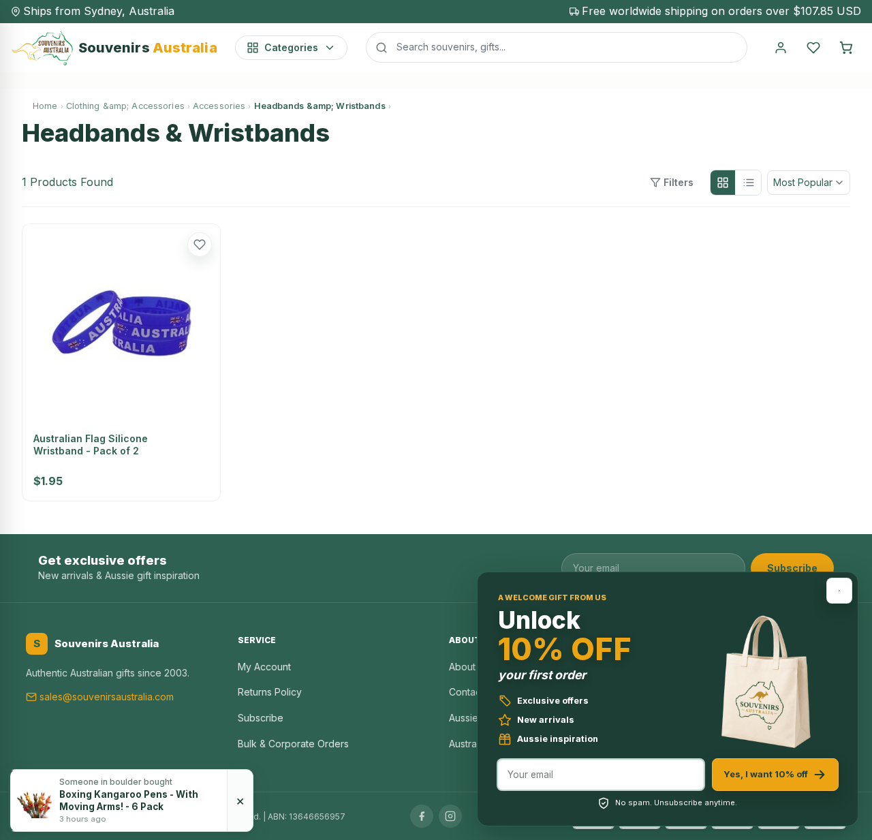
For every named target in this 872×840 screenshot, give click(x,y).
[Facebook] (421, 816)
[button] (199, 244)
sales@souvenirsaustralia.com (107, 696)
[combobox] (556, 47)
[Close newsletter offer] (839, 591)
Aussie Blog (475, 718)
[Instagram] (450, 816)
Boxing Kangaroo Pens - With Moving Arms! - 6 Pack (128, 800)
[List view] (748, 182)
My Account (264, 666)
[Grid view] (723, 182)
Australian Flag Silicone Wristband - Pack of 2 (90, 444)
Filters (679, 182)
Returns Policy (270, 692)
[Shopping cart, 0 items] (846, 48)
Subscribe (792, 568)
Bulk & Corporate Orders (293, 743)
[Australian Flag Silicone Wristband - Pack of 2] (121, 323)
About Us (469, 666)
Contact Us (473, 692)
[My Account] (781, 48)
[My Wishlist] (813, 48)
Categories (291, 47)
